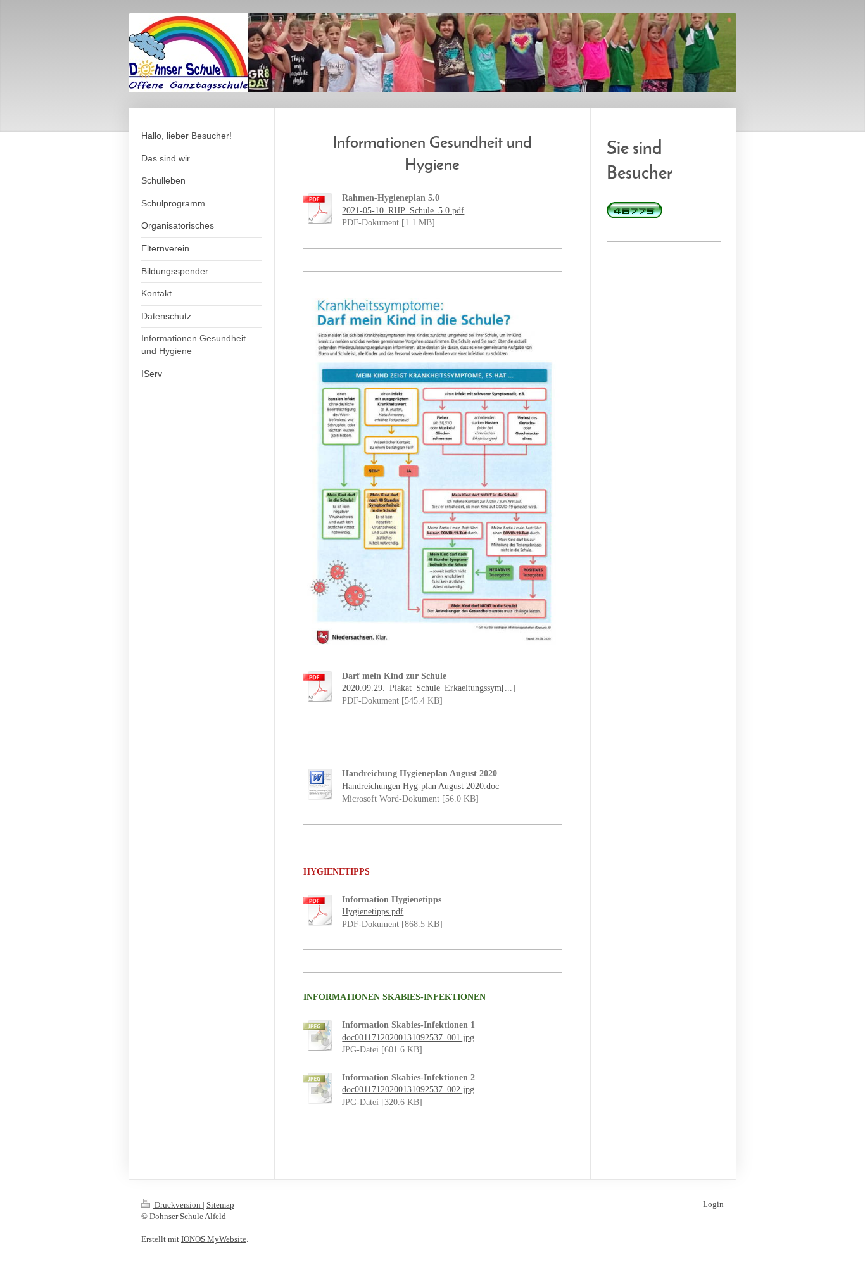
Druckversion (178, 1205)
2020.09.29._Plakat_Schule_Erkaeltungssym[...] (428, 688)
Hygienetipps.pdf (372, 911)
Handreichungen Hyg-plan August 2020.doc (420, 786)
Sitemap (220, 1205)
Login (713, 1204)
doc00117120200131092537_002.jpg (408, 1089)
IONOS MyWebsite (213, 1239)
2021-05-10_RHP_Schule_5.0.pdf (403, 210)
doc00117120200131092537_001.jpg (408, 1037)
